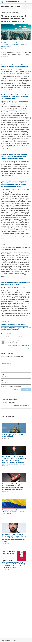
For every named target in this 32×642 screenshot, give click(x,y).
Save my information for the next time (12, 386)
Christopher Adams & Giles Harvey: (14, 156)
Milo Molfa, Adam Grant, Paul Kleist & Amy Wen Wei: (15, 96)
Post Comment (26, 389)
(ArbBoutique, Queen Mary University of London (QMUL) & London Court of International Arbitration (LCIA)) (15, 44)
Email (3, 380)
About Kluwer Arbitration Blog (9, 640)
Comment (3, 361)
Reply (29, 348)
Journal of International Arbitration (10, 12)
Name (3, 374)
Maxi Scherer (4, 42)
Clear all (16, 389)
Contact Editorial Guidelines (21, 405)
